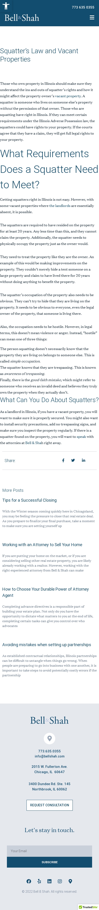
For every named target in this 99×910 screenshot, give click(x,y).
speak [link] (81, 436)
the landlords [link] (59, 205)
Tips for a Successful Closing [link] (29, 500)
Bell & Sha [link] (33, 442)
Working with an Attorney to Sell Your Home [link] (42, 544)
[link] (6, 6)
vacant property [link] (68, 95)
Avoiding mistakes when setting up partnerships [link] (46, 644)
